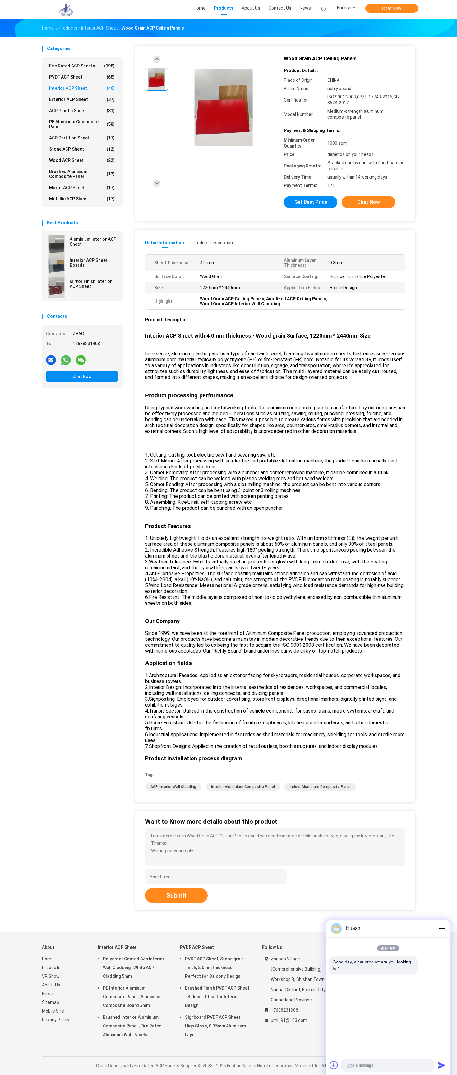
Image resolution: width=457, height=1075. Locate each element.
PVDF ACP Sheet (82, 77)
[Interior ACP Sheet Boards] (56, 266)
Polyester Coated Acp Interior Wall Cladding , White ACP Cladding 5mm (133, 967)
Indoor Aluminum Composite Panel (320, 787)
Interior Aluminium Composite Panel (243, 787)
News (47, 993)
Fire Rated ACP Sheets (82, 65)
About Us (51, 984)
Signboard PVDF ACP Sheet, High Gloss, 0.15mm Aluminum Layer (215, 1026)
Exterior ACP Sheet (82, 99)
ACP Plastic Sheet (82, 110)
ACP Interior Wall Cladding (173, 787)
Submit (176, 895)
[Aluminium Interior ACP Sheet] (56, 245)
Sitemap (50, 1002)
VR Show (51, 976)
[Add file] (334, 1065)
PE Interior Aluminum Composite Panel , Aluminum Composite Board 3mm (131, 997)
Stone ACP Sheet (82, 149)
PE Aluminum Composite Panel (82, 124)
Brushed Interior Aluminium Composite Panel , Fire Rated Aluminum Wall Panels (132, 1026)
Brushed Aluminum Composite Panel (82, 174)
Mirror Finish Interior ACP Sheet (91, 284)
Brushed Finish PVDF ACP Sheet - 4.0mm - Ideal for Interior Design (217, 997)
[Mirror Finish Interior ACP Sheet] (56, 287)
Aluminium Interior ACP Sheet (93, 242)
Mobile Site (53, 1011)
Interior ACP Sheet (82, 88)
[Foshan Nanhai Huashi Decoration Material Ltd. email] (51, 360)
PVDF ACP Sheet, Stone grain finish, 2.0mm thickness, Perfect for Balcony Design (214, 967)
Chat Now (391, 8)
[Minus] (441, 928)
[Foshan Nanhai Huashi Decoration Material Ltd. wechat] (81, 360)
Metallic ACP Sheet (82, 198)
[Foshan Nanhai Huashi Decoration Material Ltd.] (66, 9)
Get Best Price (310, 202)
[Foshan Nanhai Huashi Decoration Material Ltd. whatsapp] (66, 360)
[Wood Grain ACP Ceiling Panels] (223, 108)
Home (48, 958)
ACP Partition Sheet (82, 137)
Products (51, 967)
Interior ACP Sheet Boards (89, 263)
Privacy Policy (55, 1019)
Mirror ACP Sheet (82, 187)
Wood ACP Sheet (82, 160)
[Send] (441, 1065)
